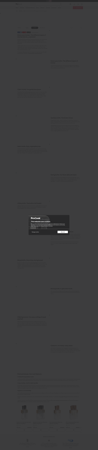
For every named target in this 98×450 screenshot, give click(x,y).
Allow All (63, 232)
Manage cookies (35, 232)
